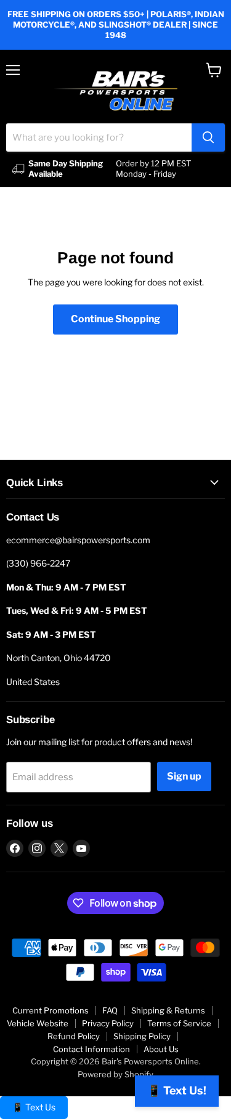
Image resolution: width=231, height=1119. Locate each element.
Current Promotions (50, 1010)
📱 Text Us (33, 1107)
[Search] (208, 137)
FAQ (110, 1010)
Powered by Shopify (115, 1074)
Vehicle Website (37, 1023)
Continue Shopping (115, 319)
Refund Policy (73, 1036)
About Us (161, 1049)
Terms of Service (179, 1023)
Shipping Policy (142, 1036)
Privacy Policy (108, 1023)
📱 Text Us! (176, 1090)
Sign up (184, 776)
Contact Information (91, 1049)
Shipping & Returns (168, 1010)
